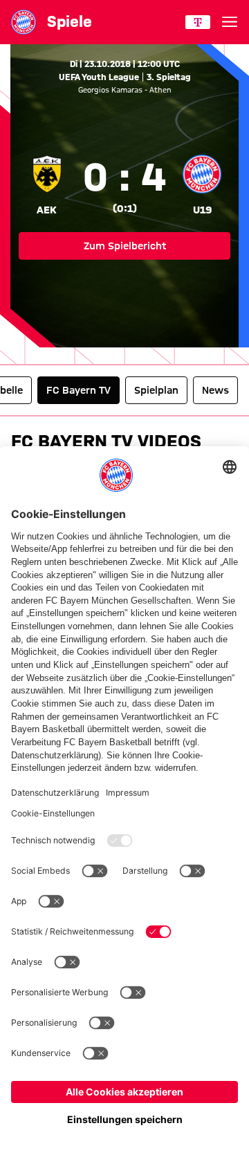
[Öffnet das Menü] (229, 22)
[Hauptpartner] (197, 22)
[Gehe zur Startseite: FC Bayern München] (23, 22)
